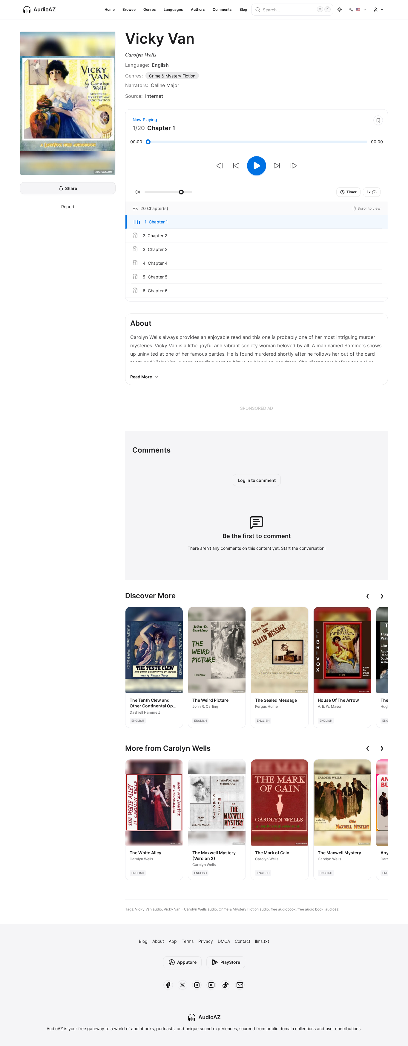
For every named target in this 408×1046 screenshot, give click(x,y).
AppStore (187, 962)
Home (110, 9)
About (158, 941)
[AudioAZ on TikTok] (225, 985)
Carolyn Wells (141, 54)
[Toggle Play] (256, 165)
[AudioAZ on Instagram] (197, 985)
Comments (222, 9)
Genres (149, 9)
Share (71, 188)
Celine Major (165, 85)
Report (67, 206)
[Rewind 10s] (236, 166)
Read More (141, 376)
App (173, 941)
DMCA (224, 941)
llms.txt (262, 941)
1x (369, 192)
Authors (198, 9)
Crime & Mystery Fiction (172, 75)
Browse (129, 9)
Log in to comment (257, 480)
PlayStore (230, 962)
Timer (351, 192)
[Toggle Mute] (137, 192)
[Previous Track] (220, 166)
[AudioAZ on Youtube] (211, 985)
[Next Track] (294, 166)
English (160, 65)
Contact (242, 941)
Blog (243, 9)
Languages (173, 9)
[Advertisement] (256, 408)
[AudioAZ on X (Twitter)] (182, 985)
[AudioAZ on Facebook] (168, 985)
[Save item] (378, 120)
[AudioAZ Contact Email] (240, 985)
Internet (154, 96)
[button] (256, 222)
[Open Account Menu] (378, 9)
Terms (188, 941)
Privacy (205, 941)
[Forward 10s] (277, 166)
